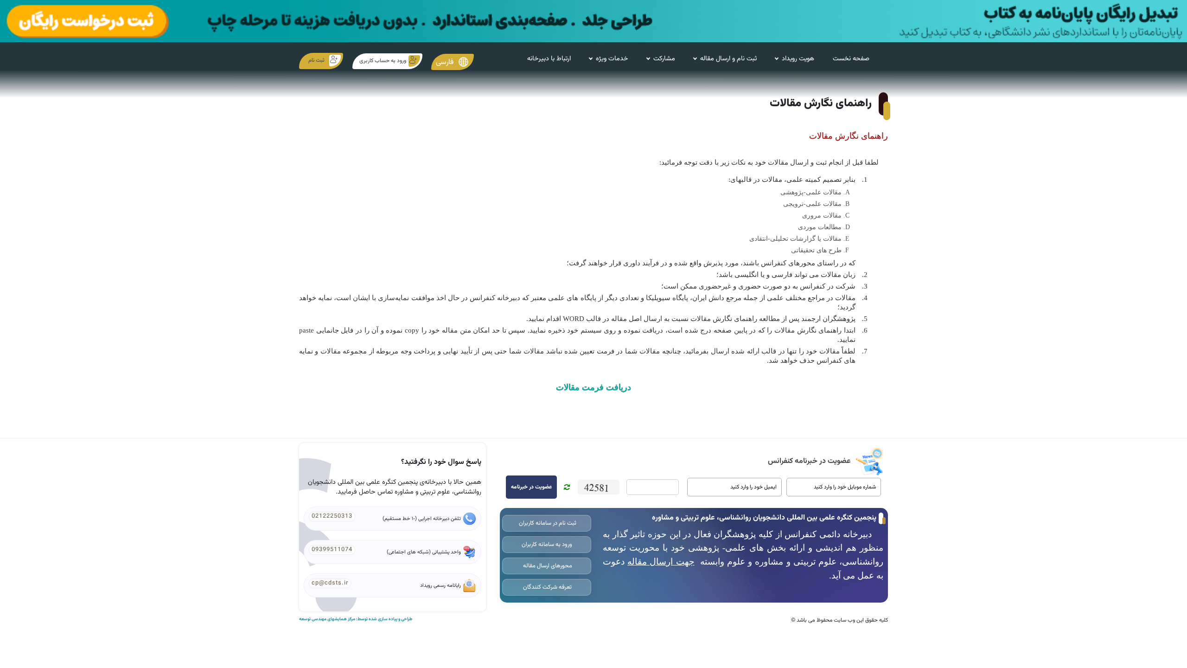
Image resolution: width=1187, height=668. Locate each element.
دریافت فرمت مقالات (593, 387)
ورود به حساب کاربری (382, 61)
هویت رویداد (798, 58)
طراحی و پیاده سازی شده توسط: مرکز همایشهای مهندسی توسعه (355, 619)
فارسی (445, 62)
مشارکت (664, 58)
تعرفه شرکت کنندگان (547, 587)
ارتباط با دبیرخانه (549, 58)
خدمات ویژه (612, 58)
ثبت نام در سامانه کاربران (546, 523)
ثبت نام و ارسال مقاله (728, 58)
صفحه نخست (851, 58)
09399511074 (332, 549)
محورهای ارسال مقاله (547, 566)
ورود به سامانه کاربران (547, 544)
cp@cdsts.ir (330, 583)
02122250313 (332, 516)
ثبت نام (316, 60)
